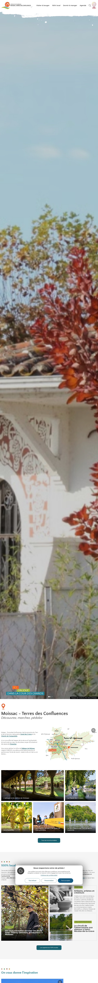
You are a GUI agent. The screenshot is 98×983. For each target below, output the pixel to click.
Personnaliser (49, 880)
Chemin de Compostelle (9, 736)
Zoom (93, 730)
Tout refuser (32, 880)
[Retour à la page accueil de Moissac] (17, 5)
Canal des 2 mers (26, 734)
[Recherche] (90, 5)
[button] (49, 696)
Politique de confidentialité (49, 875)
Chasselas (13, 744)
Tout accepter (65, 880)
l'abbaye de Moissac (28, 748)
